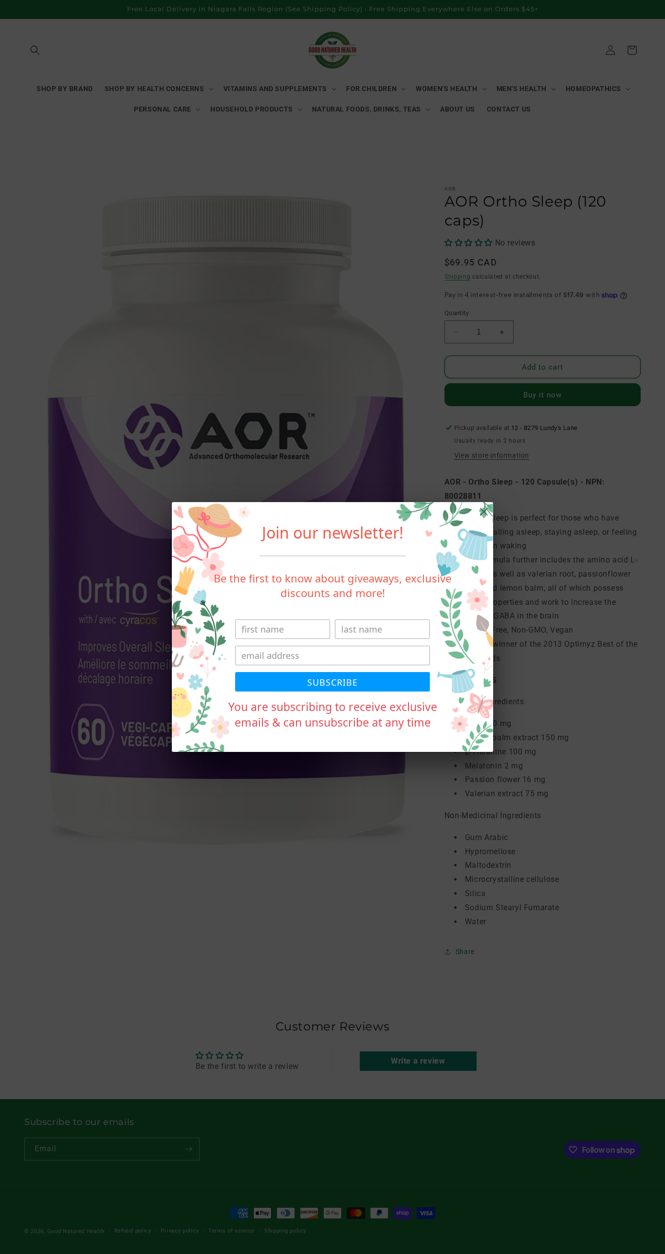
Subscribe (332, 682)
